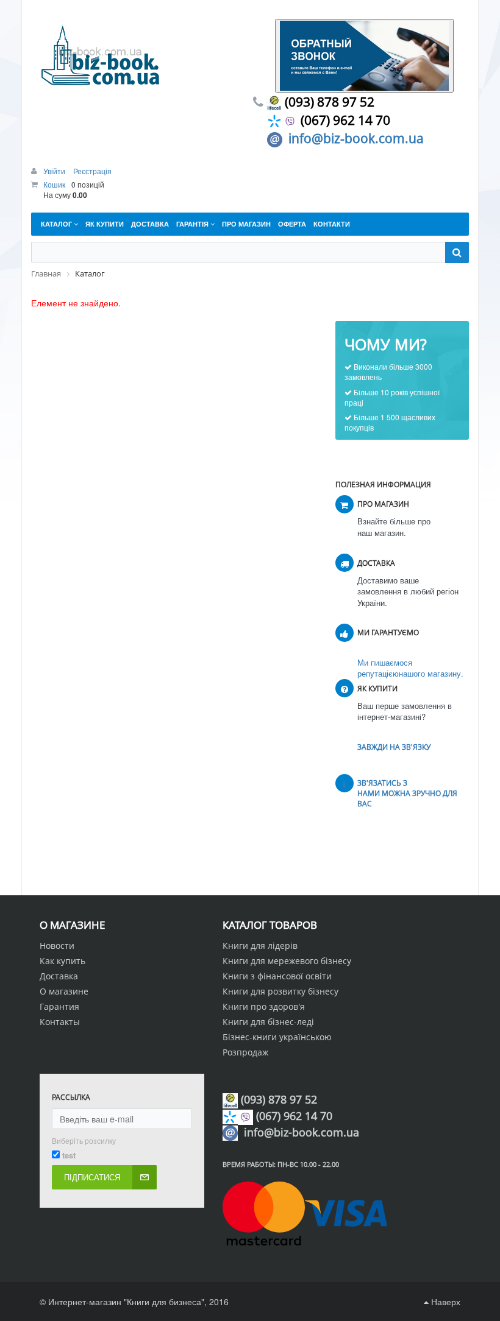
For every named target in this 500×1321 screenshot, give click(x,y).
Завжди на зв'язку (393, 747)
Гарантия (59, 1006)
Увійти (55, 171)
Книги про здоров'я (264, 1006)
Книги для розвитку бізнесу (280, 991)
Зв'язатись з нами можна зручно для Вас (407, 793)
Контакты (60, 1021)
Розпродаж (245, 1052)
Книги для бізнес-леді (268, 1021)
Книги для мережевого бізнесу (287, 961)
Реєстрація (92, 171)
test (69, 1155)
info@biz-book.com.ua (356, 138)
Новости (57, 945)
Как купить (62, 961)
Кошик (54, 184)
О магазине (64, 991)
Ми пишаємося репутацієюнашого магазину (409, 668)
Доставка (59, 976)
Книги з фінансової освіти (277, 976)
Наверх (444, 1301)
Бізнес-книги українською (277, 1037)
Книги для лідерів (260, 945)
